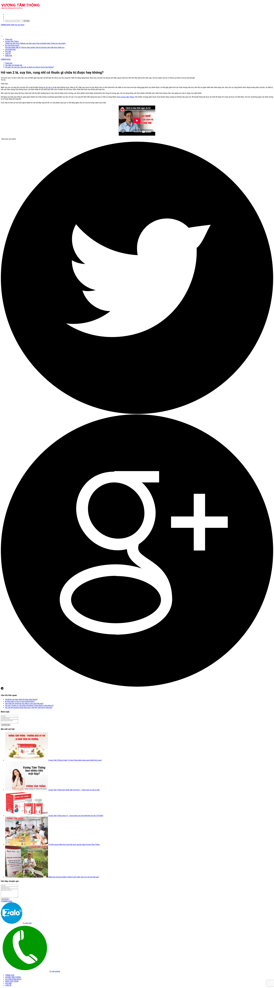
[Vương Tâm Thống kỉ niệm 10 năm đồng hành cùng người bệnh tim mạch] (26, 760)
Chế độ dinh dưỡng (28, 47)
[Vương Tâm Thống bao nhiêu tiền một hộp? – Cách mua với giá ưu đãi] (26, 790)
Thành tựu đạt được (12, 43)
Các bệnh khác (10, 49)
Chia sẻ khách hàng (43, 43)
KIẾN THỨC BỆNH (12, 981)
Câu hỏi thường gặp (43, 47)
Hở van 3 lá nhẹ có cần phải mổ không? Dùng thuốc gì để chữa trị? (29, 706)
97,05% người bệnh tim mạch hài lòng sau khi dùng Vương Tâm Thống (74, 845)
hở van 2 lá (50, 87)
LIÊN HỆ (8, 985)
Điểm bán (8, 56)
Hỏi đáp (8, 52)
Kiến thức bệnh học (57, 47)
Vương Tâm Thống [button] (12, 41)
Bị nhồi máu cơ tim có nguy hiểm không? (20, 701)
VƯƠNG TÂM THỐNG (13, 977)
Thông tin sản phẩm (58, 43)
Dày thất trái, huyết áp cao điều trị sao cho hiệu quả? (24, 703)
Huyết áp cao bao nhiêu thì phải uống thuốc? (21, 699)
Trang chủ (8, 39)
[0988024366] (6, 901)
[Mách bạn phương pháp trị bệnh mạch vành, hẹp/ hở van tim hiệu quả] (26, 877)
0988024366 (6, 25)
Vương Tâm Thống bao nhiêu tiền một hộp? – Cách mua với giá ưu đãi (74, 790)
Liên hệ (7, 54)
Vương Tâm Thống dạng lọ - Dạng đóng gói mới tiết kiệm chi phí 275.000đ (75, 816)
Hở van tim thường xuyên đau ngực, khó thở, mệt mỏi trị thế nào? (28, 708)
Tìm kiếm (26, 21)
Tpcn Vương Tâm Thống (125, 97)
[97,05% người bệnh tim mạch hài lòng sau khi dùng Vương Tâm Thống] (26, 845)
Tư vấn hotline (54, 971)
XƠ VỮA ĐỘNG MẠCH (13, 979)
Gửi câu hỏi (5, 899)
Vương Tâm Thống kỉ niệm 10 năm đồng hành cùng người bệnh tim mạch (75, 760)
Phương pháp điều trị (13, 47)
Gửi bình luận (6, 725)
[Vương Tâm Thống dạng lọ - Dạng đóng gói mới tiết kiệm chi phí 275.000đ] (26, 816)
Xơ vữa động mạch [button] (12, 45)
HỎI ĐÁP (8, 983)
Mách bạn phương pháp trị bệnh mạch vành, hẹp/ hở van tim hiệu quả (73, 877)
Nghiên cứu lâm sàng (28, 43)
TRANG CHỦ (9, 975)
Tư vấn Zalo (27, 923)
